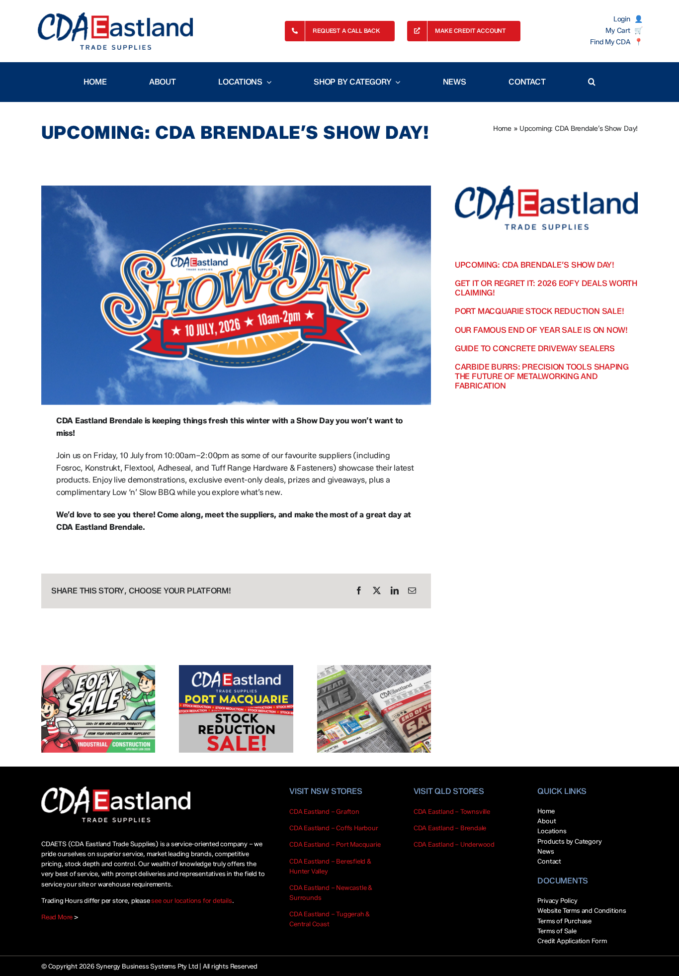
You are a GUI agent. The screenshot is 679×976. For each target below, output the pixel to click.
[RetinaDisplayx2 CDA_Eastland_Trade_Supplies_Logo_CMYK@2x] (115, 31)
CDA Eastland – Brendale (450, 828)
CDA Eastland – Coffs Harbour (333, 828)
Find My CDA (610, 42)
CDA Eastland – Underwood (454, 844)
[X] (377, 590)
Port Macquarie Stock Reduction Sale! (539, 311)
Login (621, 19)
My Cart (617, 31)
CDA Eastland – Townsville (452, 811)
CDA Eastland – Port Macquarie (334, 844)
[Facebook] (359, 590)
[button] (591, 82)
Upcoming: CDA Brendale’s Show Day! (534, 265)
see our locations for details (191, 900)
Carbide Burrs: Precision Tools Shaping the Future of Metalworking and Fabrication (542, 376)
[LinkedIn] (395, 590)
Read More (57, 917)
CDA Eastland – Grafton (324, 811)
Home (502, 128)
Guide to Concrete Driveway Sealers (535, 348)
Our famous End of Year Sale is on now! (541, 330)
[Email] (412, 590)
